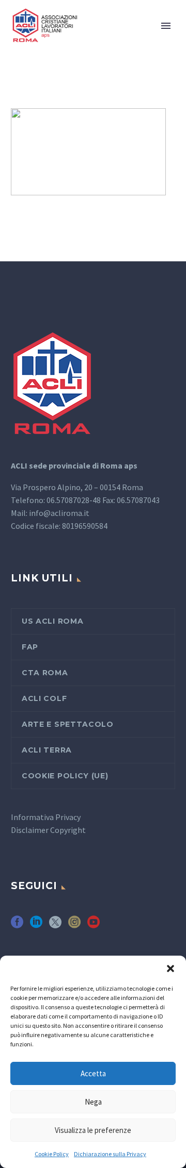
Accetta (93, 1073)
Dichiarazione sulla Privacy (110, 1154)
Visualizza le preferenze (93, 1130)
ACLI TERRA (47, 750)
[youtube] (93, 925)
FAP (30, 647)
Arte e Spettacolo (68, 724)
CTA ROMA (45, 672)
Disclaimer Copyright (48, 830)
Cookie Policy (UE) (65, 775)
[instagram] (74, 925)
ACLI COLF (44, 698)
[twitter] (55, 925)
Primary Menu (166, 26)
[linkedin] (36, 925)
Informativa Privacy (46, 817)
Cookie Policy (52, 1154)
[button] (170, 968)
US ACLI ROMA (52, 621)
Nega (93, 1102)
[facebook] (17, 925)
